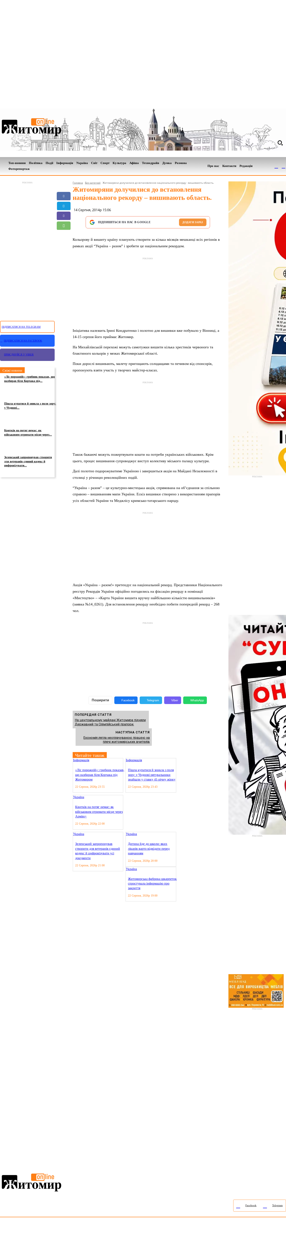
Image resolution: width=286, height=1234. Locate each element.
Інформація (81, 760)
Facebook (128, 700)
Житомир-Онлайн (34, 1226)
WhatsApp (197, 700)
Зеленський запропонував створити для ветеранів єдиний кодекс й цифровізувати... (28, 461)
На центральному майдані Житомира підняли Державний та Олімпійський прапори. (110, 722)
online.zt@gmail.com (230, 1226)
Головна (78, 183)
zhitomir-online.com (178, 1226)
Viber (174, 700)
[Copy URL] (64, 245)
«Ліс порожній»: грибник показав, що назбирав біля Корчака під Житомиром (99, 774)
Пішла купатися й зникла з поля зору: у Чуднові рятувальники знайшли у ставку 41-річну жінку (151, 774)
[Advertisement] (27, 249)
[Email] (64, 235)
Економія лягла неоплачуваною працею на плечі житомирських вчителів (116, 740)
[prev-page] (179, 760)
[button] (280, 143)
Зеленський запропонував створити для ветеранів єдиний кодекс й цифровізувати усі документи (97, 851)
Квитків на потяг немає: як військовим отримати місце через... (28, 432)
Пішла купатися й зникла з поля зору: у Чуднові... (30, 405)
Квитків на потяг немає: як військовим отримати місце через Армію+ (99, 811)
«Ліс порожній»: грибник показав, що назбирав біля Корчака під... (29, 379)
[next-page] (182, 760)
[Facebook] (276, 166)
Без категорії (92, 183)
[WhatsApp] (64, 225)
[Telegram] (283, 166)
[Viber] (64, 216)
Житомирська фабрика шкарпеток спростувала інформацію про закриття (152, 883)
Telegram (153, 700)
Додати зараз (192, 222)
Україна (78, 797)
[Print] (64, 255)
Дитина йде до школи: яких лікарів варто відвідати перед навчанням (149, 848)
